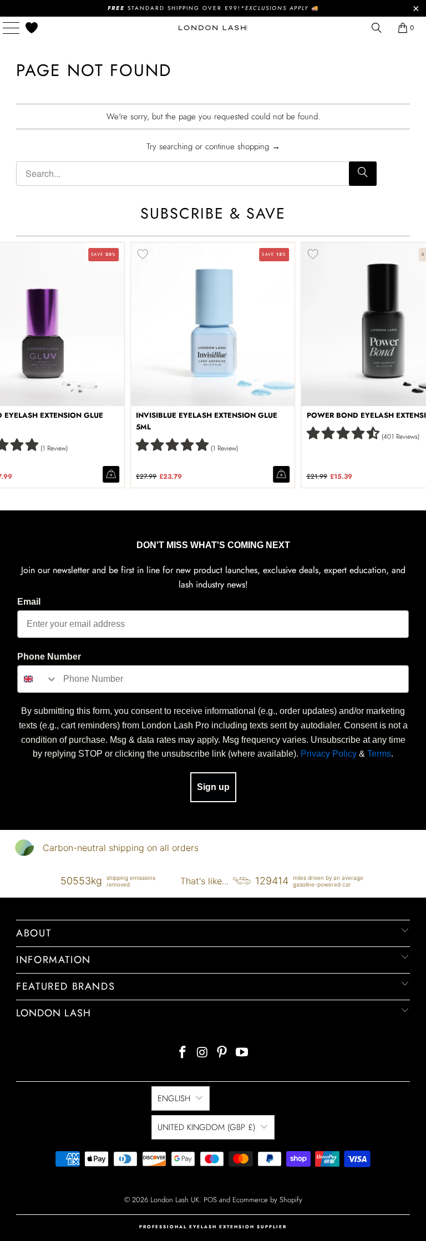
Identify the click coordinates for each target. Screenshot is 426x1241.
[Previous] (10, 365)
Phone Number (49, 656)
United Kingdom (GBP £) (206, 1127)
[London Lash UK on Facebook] (183, 1053)
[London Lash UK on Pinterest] (222, 1053)
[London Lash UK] (213, 28)
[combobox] (38, 679)
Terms (379, 753)
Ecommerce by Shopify (267, 1199)
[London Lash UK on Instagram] (202, 1053)
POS (210, 1199)
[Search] (363, 173)
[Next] (415, 365)
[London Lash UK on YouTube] (242, 1053)
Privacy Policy (329, 753)
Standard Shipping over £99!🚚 (213, 8)
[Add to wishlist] (142, 254)
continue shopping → (242, 146)
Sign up (213, 787)
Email (28, 601)
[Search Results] (376, 28)
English (174, 1098)
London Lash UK (174, 1199)
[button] (172, 444)
